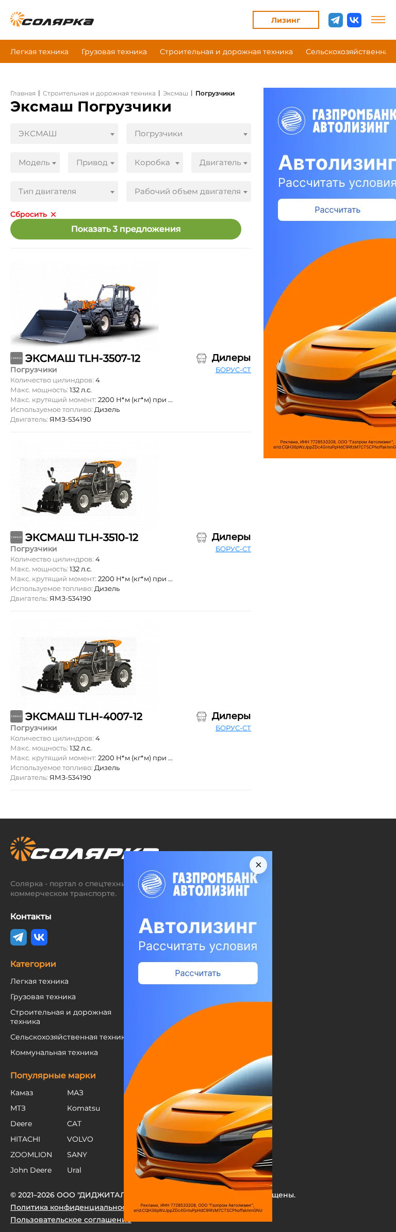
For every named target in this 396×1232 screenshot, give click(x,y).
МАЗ (75, 1092)
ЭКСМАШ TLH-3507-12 (82, 358)
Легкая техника (39, 51)
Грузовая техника (114, 51)
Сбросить (28, 214)
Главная (23, 93)
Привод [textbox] (92, 162)
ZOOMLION (31, 1154)
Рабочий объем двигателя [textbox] (188, 191)
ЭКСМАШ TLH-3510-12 (81, 537)
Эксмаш (175, 93)
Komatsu (83, 1108)
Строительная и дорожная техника (226, 51)
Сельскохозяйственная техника (69, 1037)
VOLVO (80, 1139)
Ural (74, 1170)
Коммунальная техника (54, 1052)
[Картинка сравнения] (201, 358)
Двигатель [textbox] (220, 162)
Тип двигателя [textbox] (47, 191)
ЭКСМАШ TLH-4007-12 (83, 716)
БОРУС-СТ (233, 369)
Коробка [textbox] (152, 162)
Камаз (21, 1092)
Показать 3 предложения (126, 229)
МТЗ (18, 1108)
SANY (77, 1154)
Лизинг (285, 20)
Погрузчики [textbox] (159, 133)
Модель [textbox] (34, 162)
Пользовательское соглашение (70, 1219)
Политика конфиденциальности (72, 1207)
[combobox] (64, 133)
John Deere (31, 1170)
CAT (74, 1123)
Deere (21, 1123)
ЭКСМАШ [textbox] (38, 133)
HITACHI (25, 1139)
